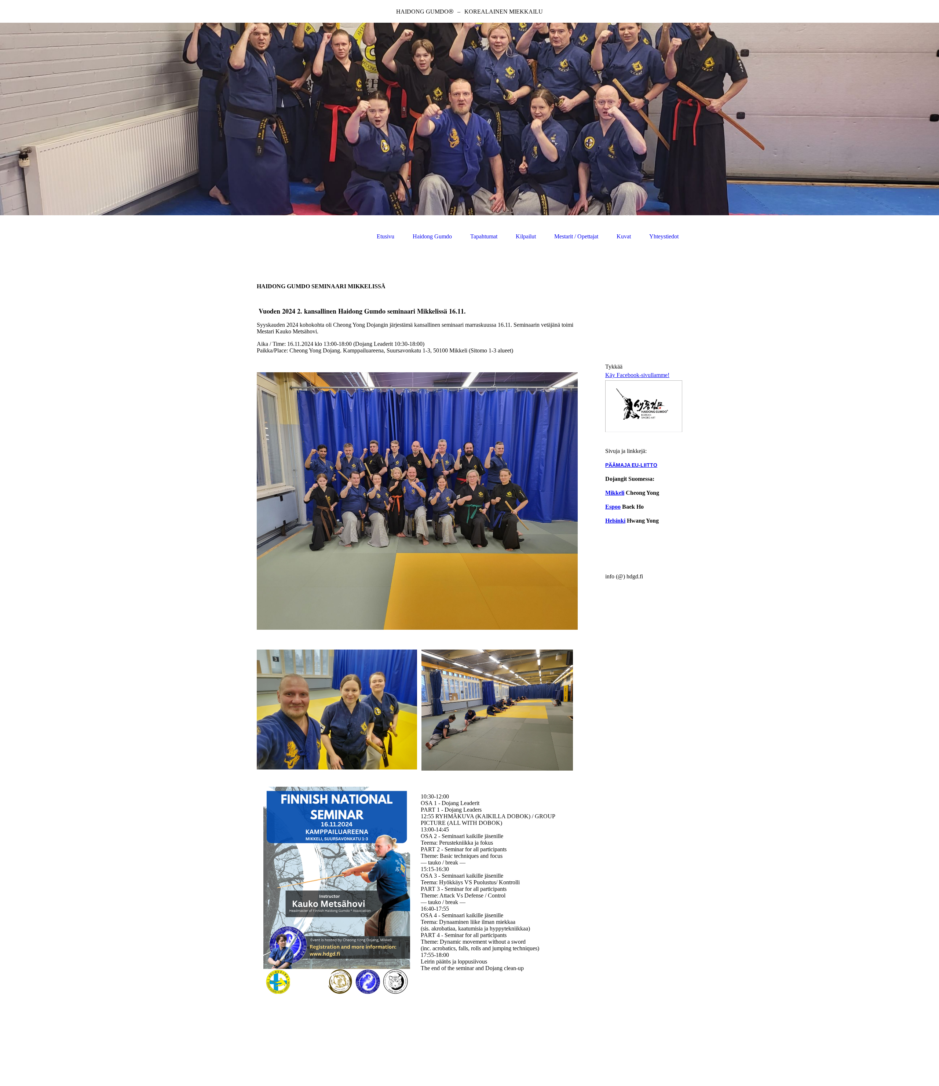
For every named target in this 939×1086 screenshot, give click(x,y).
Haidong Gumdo (432, 236)
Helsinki (615, 521)
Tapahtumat (483, 236)
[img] (469, 119)
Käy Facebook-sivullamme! (637, 375)
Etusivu (385, 236)
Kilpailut (526, 236)
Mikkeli (614, 493)
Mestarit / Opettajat (576, 236)
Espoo (613, 507)
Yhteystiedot (664, 236)
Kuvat (624, 236)
